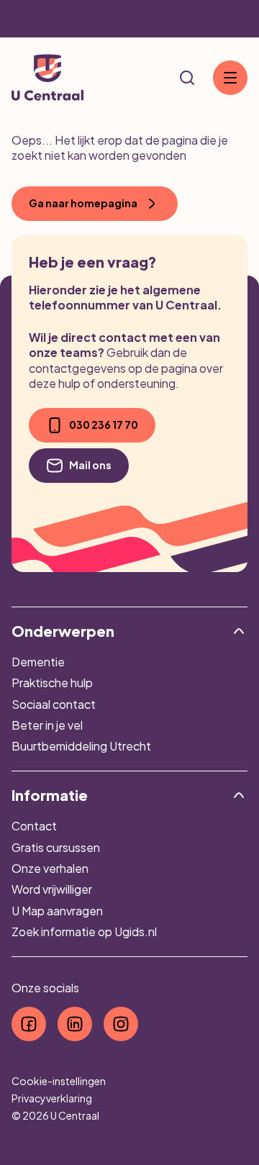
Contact (34, 825)
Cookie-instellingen (59, 1080)
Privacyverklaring (52, 1098)
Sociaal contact (54, 704)
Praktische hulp (52, 682)
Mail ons (90, 464)
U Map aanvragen (57, 910)
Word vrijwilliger (52, 889)
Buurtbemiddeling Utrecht (81, 745)
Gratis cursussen (56, 847)
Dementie (38, 661)
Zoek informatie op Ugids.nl (84, 931)
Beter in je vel (47, 725)
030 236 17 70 (103, 424)
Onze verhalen (50, 868)
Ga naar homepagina (83, 202)
